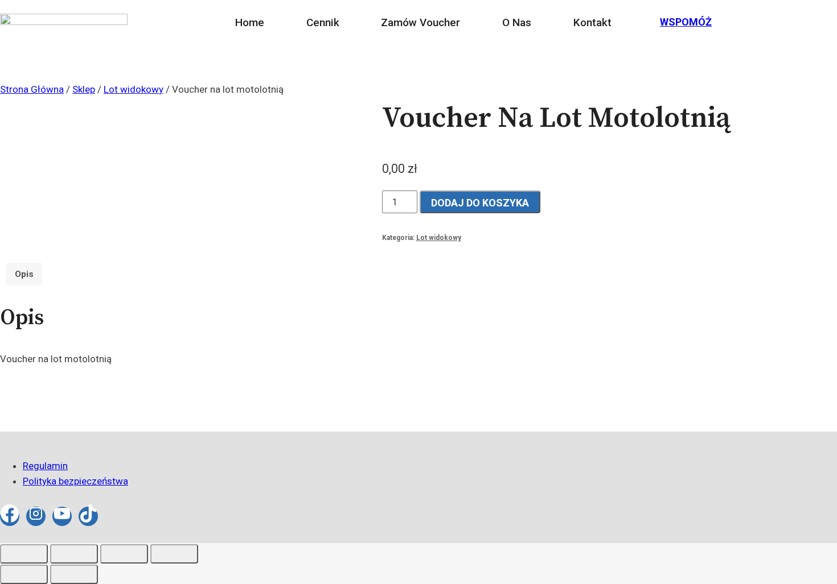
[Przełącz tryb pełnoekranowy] (74, 554)
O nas (516, 22)
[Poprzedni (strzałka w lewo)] (24, 574)
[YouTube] (62, 516)
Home (249, 22)
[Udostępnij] (124, 554)
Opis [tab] (24, 274)
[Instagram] (36, 516)
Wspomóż (686, 22)
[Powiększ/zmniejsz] (24, 554)
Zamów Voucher (420, 22)
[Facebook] (9, 516)
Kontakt (592, 22)
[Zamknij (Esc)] (174, 554)
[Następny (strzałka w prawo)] (74, 574)
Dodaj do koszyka (480, 203)
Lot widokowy (438, 238)
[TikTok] (88, 516)
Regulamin (45, 465)
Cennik (322, 22)
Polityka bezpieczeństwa (75, 481)
